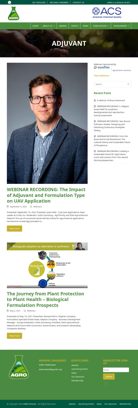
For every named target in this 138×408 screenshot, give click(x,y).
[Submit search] (128, 84)
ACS (128, 2)
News (74, 372)
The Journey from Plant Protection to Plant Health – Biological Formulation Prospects (45, 299)
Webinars (37, 206)
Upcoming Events (79, 369)
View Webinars (101, 75)
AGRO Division (29, 404)
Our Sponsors (77, 376)
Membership (77, 380)
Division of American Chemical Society (107, 12)
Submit (109, 376)
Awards (74, 365)
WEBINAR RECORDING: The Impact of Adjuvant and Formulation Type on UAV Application (46, 195)
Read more (14, 228)
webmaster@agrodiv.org (50, 369)
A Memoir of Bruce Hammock (111, 100)
